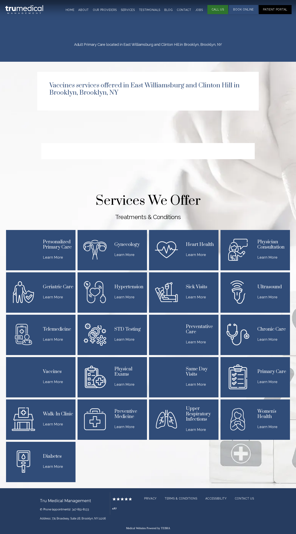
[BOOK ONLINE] (243, 13)
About (83, 9)
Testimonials (149, 9)
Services (128, 9)
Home (70, 9)
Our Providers (105, 9)
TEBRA (165, 528)
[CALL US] (218, 13)
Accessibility (216, 498)
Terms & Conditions (181, 498)
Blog (168, 9)
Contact (184, 9)
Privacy (150, 498)
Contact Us (244, 498)
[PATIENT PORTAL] (275, 13)
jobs (199, 9)
